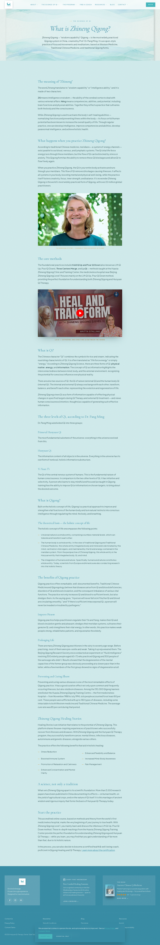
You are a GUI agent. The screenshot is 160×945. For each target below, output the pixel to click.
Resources (100, 5)
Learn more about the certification (98, 850)
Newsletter (46, 919)
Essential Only (62, 936)
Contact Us (9, 919)
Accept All (45, 936)
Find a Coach (86, 5)
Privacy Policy (110, 928)
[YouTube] (21, 900)
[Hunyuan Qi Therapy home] (9, 5)
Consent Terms (44, 931)
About (33, 5)
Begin (150, 4)
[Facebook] (10, 900)
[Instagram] (15, 900)
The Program (69, 5)
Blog (112, 5)
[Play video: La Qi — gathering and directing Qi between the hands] (80, 313)
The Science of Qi (49, 5)
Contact (122, 5)
